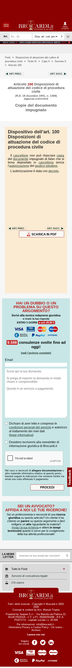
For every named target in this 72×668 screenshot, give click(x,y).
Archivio (36, 630)
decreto (53, 171)
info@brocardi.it (45, 624)
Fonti (8, 57)
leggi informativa (21, 435)
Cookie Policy (41, 627)
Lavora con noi (36, 634)
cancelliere (20, 155)
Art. (15, 74)
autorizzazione (19, 165)
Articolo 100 (15, 65)
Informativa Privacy (19, 627)
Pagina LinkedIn (51, 641)
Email (9, 359)
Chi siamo (56, 627)
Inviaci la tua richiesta (25, 527)
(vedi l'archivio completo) (36, 352)
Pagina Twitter (43, 641)
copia (60, 155)
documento (20, 159)
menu (6, 25)
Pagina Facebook (34, 641)
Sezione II (60, 61)
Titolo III (32, 61)
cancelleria (46, 162)
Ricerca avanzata (68, 36)
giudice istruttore (46, 165)
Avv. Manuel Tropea (48, 609)
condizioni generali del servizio (30, 427)
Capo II (46, 61)
